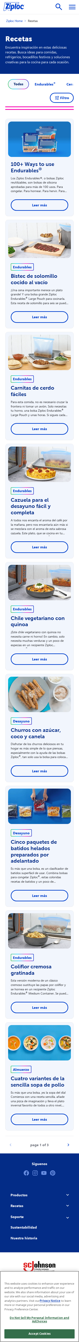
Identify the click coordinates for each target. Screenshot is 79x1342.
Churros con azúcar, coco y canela (36, 733)
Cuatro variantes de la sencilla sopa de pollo (38, 1081)
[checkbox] (45, 84)
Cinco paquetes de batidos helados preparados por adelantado (34, 851)
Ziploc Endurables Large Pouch (34, 296)
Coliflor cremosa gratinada (31, 970)
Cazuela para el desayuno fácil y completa (31, 506)
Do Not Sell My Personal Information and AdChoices (39, 1319)
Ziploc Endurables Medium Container (32, 647)
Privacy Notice (50, 1301)
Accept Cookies (39, 1334)
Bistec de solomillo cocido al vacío (34, 279)
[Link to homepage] (16, 7)
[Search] (58, 6)
